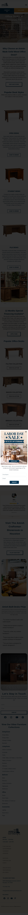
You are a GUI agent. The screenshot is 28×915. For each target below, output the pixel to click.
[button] (26, 431)
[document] (14, 457)
